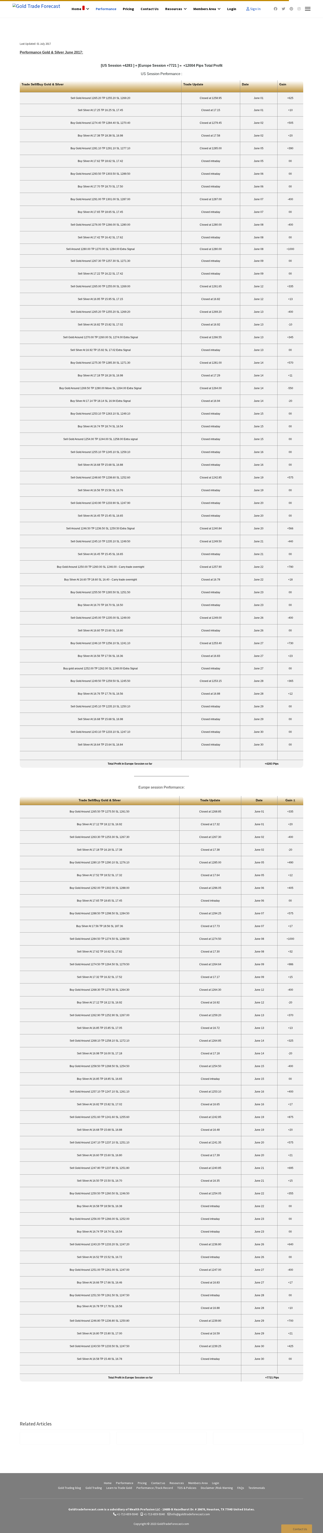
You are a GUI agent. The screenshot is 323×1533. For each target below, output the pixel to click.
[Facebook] (275, 9)
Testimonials (257, 1488)
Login (231, 9)
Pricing (128, 9)
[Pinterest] (291, 9)
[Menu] (307, 9)
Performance (106, 9)
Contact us (150, 9)
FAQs (240, 1488)
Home (76, 9)
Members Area (204, 9)
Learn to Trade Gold (119, 1488)
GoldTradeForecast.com (173, 1524)
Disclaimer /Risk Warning (217, 1488)
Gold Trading (93, 1488)
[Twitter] (283, 9)
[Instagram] (299, 9)
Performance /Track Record (154, 1488)
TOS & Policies (186, 1488)
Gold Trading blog (69, 1488)
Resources (173, 9)
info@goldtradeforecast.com (190, 1514)
